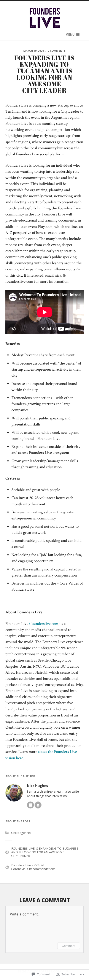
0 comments (56, 51)
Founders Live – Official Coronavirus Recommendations (33, 867)
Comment (68, 946)
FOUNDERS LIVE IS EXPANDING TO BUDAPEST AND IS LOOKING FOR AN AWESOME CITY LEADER (44, 852)
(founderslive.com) (44, 623)
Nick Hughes (37, 786)
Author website (38, 805)
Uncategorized (21, 833)
